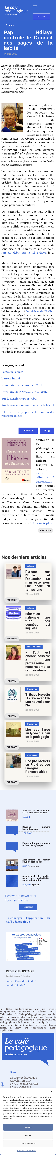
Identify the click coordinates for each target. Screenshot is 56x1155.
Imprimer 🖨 (28, 431)
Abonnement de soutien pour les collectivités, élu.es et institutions (36, 878)
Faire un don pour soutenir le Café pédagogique (36, 844)
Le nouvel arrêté (12, 371)
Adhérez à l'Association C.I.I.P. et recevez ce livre (36, 812)
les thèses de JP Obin (40, 311)
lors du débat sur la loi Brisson (24, 252)
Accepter (28, 1127)
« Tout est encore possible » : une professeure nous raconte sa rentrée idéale (37, 661)
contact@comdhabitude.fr (21, 981)
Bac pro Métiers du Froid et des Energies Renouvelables (37, 766)
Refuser (28, 1135)
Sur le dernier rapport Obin (19, 398)
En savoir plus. (42, 523)
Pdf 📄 (47, 431)
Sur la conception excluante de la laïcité (27, 405)
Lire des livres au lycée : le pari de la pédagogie (37, 733)
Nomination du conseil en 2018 (21, 385)
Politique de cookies (26, 1150)
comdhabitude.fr (16, 985)
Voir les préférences (28, 1143)
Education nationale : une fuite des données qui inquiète (37, 621)
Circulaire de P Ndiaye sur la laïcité (24, 391)
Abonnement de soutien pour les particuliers (36, 861)
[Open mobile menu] (36, 6)
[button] (51, 1091)
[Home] (17, 20)
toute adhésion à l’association (45, 477)
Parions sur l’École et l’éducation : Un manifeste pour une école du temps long (37, 580)
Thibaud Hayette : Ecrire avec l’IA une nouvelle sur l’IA (37, 700)
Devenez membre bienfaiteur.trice (36, 828)
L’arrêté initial (10, 378)
